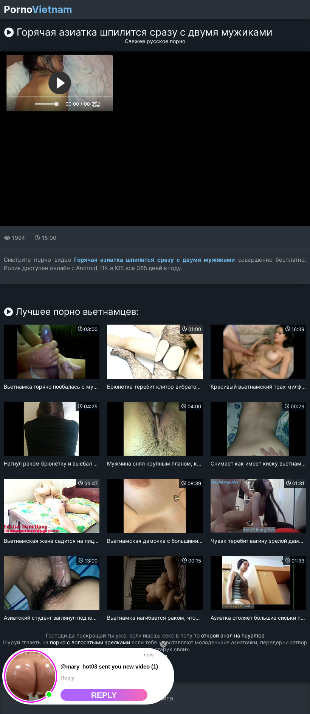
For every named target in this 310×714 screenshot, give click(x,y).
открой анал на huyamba (233, 635)
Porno (38, 9)
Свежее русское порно (155, 41)
